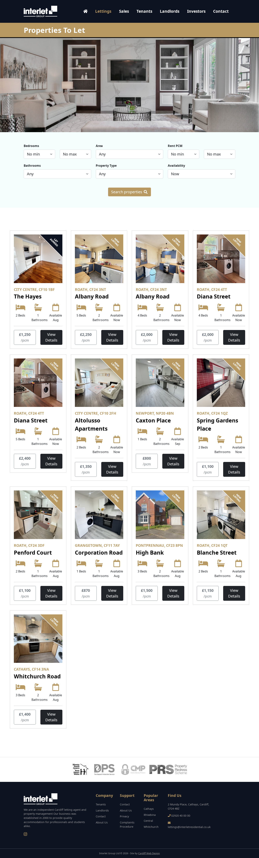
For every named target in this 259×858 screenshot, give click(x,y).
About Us (102, 822)
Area (99, 146)
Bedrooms (31, 146)
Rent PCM (175, 146)
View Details (51, 337)
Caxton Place (153, 420)
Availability (176, 165)
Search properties (127, 191)
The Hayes (28, 296)
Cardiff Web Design (149, 853)
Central (148, 820)
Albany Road (92, 296)
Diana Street (214, 296)
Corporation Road (99, 552)
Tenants (144, 11)
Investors (196, 11)
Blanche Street (217, 552)
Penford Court (33, 552)
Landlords (169, 11)
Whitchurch (151, 827)
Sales (124, 11)
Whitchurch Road (37, 676)
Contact (221, 11)
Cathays (149, 809)
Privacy (124, 816)
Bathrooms (32, 165)
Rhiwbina (150, 815)
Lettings (103, 11)
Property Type (106, 165)
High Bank (150, 552)
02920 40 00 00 (180, 815)
